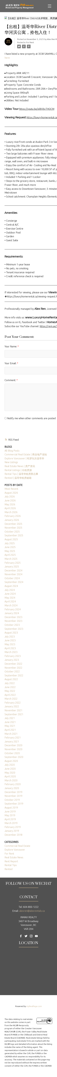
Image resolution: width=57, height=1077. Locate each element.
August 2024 (11, 586)
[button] (20, 936)
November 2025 (13, 527)
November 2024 (13, 574)
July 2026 (10, 496)
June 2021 (10, 722)
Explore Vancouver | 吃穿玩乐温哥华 (24, 458)
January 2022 (12, 706)
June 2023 (10, 640)
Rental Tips (11, 865)
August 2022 (11, 679)
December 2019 (13, 792)
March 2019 (11, 823)
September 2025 (14, 535)
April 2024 (10, 601)
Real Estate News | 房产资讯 (20, 466)
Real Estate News (14, 857)
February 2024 (13, 609)
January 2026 (12, 520)
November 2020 (13, 749)
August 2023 (11, 632)
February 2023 (13, 656)
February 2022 (13, 702)
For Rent (30, 42)
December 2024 (13, 570)
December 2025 (13, 523)
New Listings (11, 462)
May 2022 (10, 691)
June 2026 (10, 500)
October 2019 (12, 799)
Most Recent (11, 488)
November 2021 (13, 710)
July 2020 (10, 764)
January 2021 (12, 741)
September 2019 (14, 803)
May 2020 (10, 772)
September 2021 (14, 714)
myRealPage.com (34, 1006)
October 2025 (12, 531)
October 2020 (12, 753)
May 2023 (10, 644)
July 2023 (10, 636)
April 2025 (10, 554)
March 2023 (11, 652)
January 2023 (12, 659)
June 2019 (10, 811)
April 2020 (10, 776)
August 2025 (11, 539)
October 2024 (12, 578)
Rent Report (11, 861)
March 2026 (11, 512)
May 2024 (10, 597)
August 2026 (11, 492)
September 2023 (14, 628)
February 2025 (13, 562)
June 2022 (10, 687)
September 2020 (14, 757)
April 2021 (10, 729)
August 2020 (11, 761)
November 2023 (13, 621)
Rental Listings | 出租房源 (18, 470)
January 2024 (12, 613)
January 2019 (12, 830)
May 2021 (10, 725)
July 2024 (10, 590)
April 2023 (10, 648)
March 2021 (11, 733)
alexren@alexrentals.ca (32, 910)
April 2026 (10, 508)
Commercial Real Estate (17, 845)
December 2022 (13, 663)
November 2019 (13, 795)
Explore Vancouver (15, 849)
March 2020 (11, 780)
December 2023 (13, 617)
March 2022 (11, 698)
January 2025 (12, 566)
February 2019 (13, 827)
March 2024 (11, 605)
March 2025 (11, 558)
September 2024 (14, 582)
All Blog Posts (12, 450)
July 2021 (10, 718)
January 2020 (12, 788)
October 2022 (12, 671)
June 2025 (10, 547)
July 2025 (10, 543)
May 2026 (10, 504)
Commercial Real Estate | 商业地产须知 (26, 454)
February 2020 (13, 784)
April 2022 (10, 694)
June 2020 (10, 768)
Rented (8, 869)
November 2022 (13, 667)
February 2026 (13, 516)
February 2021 (13, 737)
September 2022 (14, 675)
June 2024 (10, 593)
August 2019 (11, 807)
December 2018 (13, 834)
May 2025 (10, 551)
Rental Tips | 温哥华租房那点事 (21, 474)
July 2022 (10, 683)
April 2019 (10, 819)
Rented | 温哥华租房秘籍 (18, 477)
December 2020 (13, 745)
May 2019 (10, 815)
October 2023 (12, 624)
